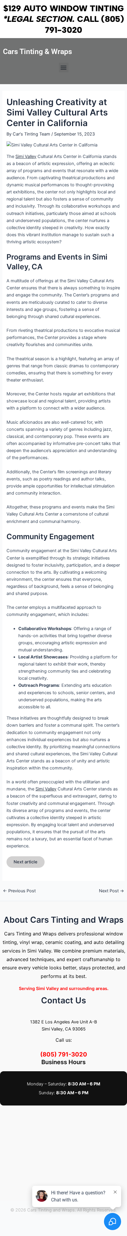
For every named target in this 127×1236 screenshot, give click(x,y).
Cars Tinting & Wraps (37, 51)
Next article (26, 862)
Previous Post (19, 891)
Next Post (111, 891)
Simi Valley (25, 156)
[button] (64, 67)
